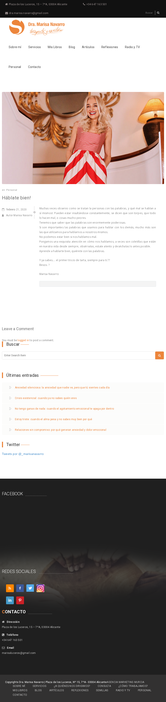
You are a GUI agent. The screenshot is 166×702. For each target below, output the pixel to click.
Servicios (34, 47)
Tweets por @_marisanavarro (23, 454)
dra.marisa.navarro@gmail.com (28, 13)
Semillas (102, 690)
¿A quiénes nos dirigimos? (72, 686)
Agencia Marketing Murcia (125, 682)
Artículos (88, 47)
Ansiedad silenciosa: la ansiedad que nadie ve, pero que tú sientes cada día (62, 387)
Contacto (34, 67)
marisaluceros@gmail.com (19, 653)
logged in (23, 340)
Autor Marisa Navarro (19, 215)
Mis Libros (55, 47)
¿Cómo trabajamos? (133, 686)
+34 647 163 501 (96, 4)
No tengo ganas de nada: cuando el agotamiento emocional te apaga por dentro (64, 408)
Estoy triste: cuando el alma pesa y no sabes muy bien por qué (53, 419)
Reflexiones (109, 47)
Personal (15, 67)
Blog (72, 47)
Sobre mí (15, 47)
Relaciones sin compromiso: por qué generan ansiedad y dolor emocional (60, 429)
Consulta (104, 686)
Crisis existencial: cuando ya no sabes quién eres (46, 398)
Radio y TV (132, 47)
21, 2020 (16, 209)
